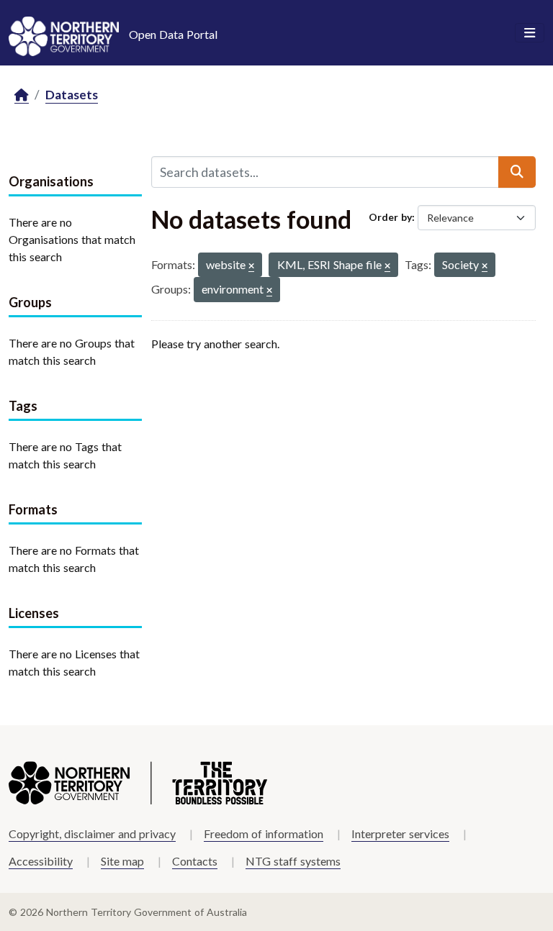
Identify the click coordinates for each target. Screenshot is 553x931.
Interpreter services (400, 833)
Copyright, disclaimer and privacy (92, 833)
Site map (122, 861)
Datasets (71, 94)
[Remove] (251, 266)
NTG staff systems (293, 861)
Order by (390, 217)
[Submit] (517, 172)
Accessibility (41, 861)
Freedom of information (263, 833)
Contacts (194, 861)
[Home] (21, 95)
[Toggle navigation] (529, 33)
